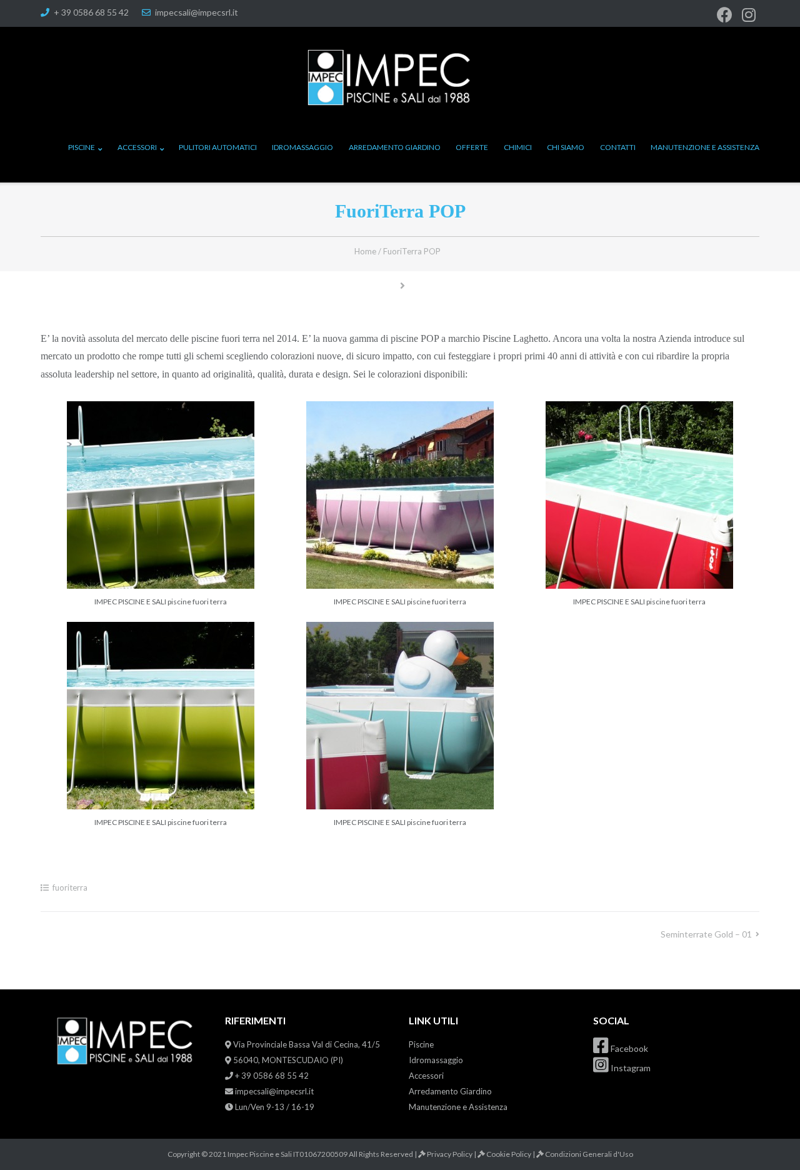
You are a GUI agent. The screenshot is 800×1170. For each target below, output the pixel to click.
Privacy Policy (449, 1154)
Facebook (628, 1048)
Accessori (137, 147)
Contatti (618, 147)
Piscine (81, 147)
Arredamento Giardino (395, 147)
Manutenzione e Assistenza (705, 147)
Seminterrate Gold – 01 (706, 934)
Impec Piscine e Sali (260, 1154)
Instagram (630, 1067)
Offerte (472, 147)
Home (365, 251)
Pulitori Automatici (218, 147)
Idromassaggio (302, 147)
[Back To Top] (769, 1139)
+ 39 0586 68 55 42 (91, 12)
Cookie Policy (508, 1154)
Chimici (518, 147)
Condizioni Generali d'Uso (589, 1154)
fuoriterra (70, 887)
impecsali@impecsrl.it (196, 12)
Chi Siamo (565, 147)
